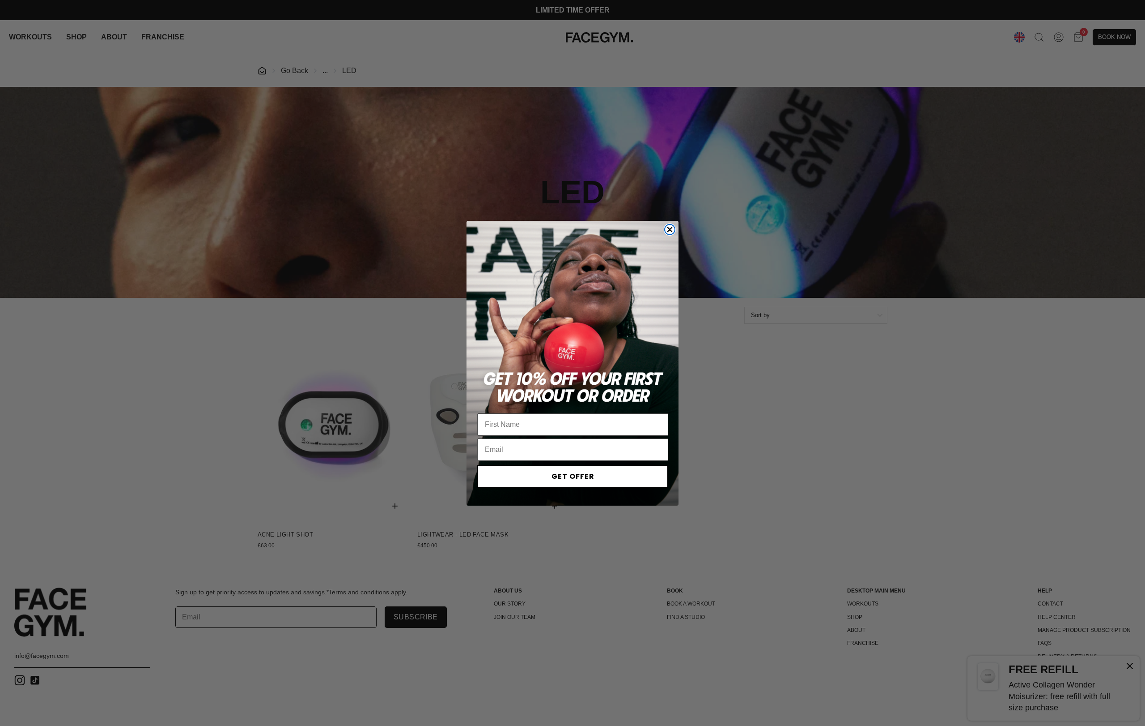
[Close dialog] (670, 229)
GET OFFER (572, 476)
